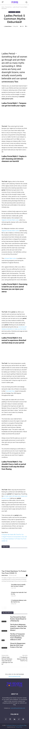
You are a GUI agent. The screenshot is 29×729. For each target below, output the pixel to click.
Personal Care (8, 7)
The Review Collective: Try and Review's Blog (16, 725)
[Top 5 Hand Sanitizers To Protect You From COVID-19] (14, 559)
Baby (3, 640)
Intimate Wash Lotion (10, 258)
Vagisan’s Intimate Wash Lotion (10, 220)
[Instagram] (10, 719)
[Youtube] (23, 719)
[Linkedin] (14, 719)
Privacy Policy (19, 727)
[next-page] (5, 608)
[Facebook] (5, 719)
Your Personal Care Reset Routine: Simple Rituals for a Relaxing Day (18, 619)
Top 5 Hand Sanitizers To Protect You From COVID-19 (14, 572)
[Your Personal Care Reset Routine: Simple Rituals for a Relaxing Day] (5, 619)
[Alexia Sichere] (3, 26)
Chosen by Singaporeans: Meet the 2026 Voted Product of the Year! (18, 645)
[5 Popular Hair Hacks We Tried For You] (6, 594)
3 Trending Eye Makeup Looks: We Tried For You (22, 659)
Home (3, 7)
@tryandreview (14, 676)
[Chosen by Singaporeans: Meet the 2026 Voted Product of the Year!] (5, 645)
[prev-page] (3, 608)
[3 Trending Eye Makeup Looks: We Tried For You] (6, 602)
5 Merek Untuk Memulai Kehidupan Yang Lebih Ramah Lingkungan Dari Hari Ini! (7, 661)
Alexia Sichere (8, 26)
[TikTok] (18, 719)
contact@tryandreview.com (17, 708)
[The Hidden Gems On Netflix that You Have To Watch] (6, 586)
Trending (18, 12)
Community (4, 630)
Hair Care (4, 621)
